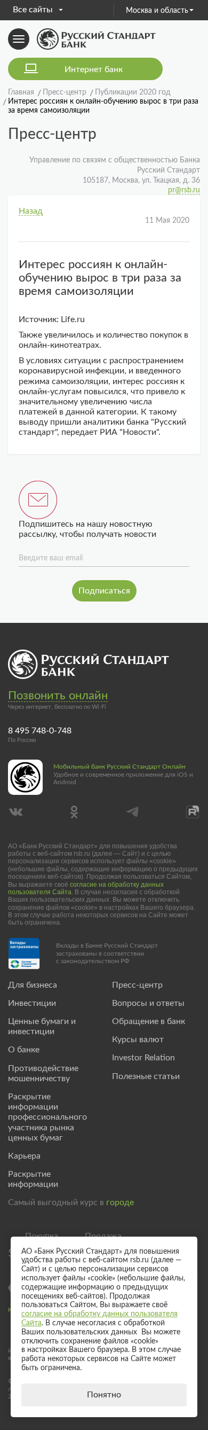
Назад (31, 211)
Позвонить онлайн (58, 695)
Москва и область (157, 10)
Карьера (24, 1156)
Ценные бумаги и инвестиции (42, 1026)
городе (120, 1202)
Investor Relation (143, 1057)
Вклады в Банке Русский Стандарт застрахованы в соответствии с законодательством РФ (107, 953)
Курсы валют (138, 1039)
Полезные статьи (146, 1076)
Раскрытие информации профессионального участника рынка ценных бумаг (47, 1117)
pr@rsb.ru (184, 190)
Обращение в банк (148, 1021)
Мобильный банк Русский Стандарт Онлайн (119, 766)
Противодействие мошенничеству (43, 1073)
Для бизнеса (32, 985)
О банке (23, 1049)
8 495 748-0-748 (39, 730)
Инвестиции (32, 1003)
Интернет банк (94, 69)
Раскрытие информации (33, 1179)
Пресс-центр (137, 985)
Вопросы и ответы (148, 1003)
